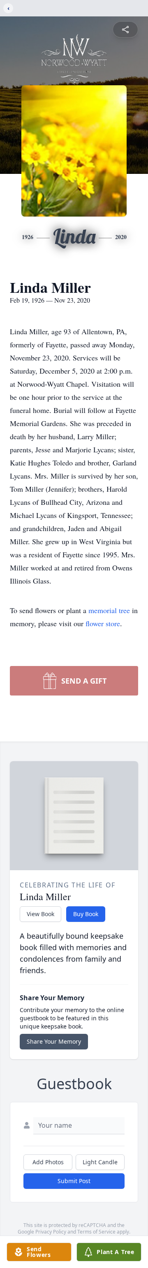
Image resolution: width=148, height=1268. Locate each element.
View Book (40, 914)
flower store (103, 623)
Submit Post (74, 1181)
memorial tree (109, 610)
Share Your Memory (54, 1041)
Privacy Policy (50, 1231)
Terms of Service (96, 1231)
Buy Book (85, 914)
